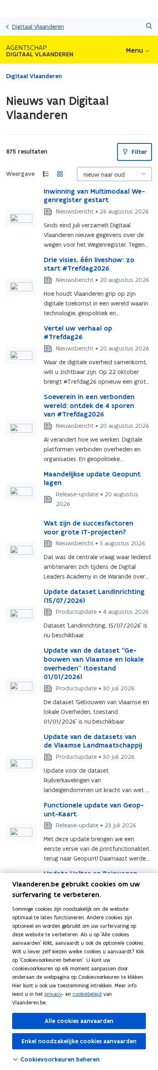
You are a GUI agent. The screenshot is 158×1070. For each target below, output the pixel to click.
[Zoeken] (149, 26)
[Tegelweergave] (60, 174)
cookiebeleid (87, 994)
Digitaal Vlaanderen (38, 26)
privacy (53, 994)
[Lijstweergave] (45, 174)
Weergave (20, 174)
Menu (134, 50)
